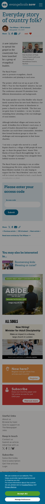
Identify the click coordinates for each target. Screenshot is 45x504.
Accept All (22, 493)
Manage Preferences (22, 499)
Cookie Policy (27, 485)
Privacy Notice (10, 487)
